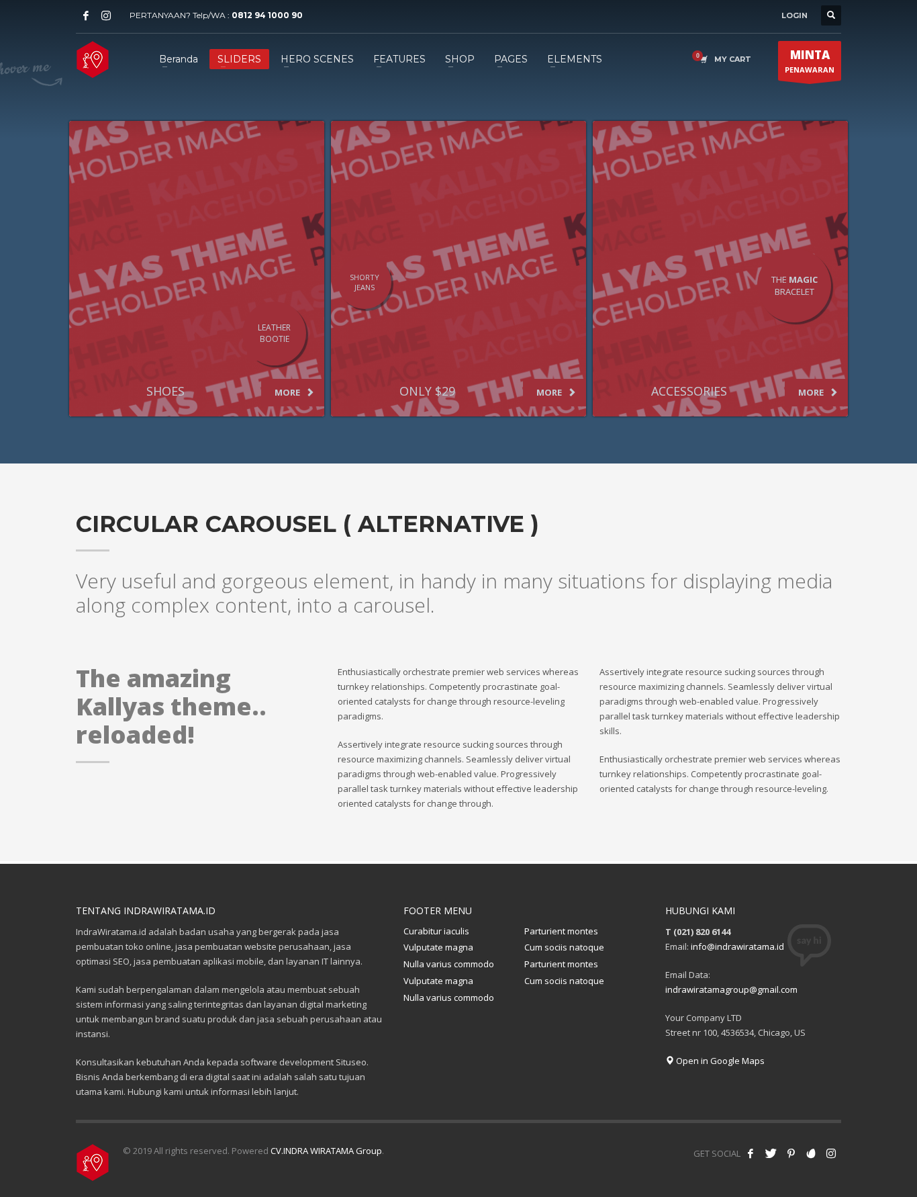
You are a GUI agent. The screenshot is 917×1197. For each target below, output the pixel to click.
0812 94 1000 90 (267, 15)
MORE (288, 392)
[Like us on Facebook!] (750, 1153)
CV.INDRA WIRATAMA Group (326, 1151)
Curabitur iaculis (436, 931)
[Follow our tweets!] (771, 1153)
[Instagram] (106, 15)
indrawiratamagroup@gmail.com (731, 989)
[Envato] (811, 1153)
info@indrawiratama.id (737, 946)
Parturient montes (561, 931)
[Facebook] (86, 15)
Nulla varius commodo (448, 964)
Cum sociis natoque (564, 947)
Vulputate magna (438, 947)
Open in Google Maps (719, 1061)
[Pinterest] (791, 1153)
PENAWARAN (809, 61)
